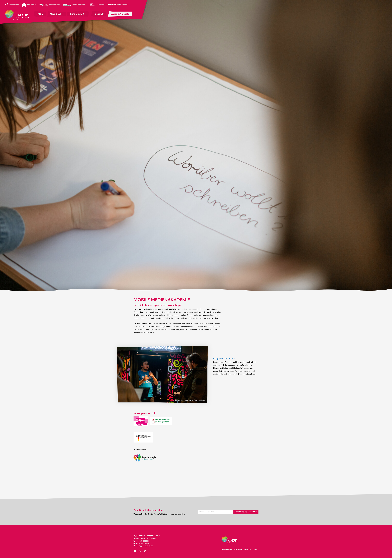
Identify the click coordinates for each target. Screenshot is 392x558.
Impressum (247, 549)
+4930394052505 (142, 543)
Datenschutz (238, 549)
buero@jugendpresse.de (144, 546)
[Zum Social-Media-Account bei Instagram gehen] (140, 551)
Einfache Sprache (227, 549)
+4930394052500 (142, 541)
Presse (255, 549)
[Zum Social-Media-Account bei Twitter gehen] (145, 551)
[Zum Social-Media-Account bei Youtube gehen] (135, 551)
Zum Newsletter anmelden (246, 512)
